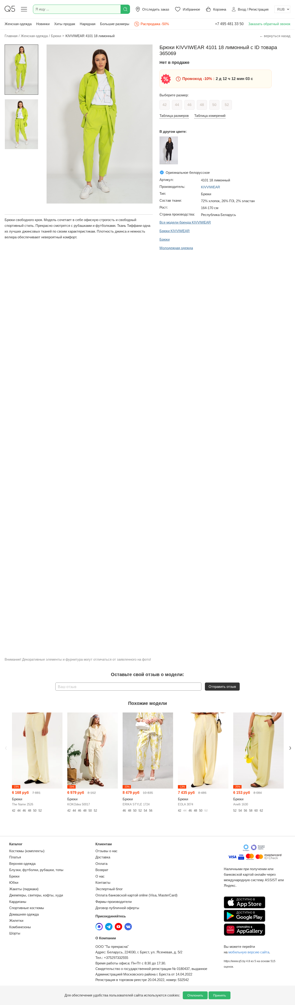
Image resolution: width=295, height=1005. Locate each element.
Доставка (102, 857)
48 (202, 105)
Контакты (102, 882)
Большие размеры (114, 24)
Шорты (14, 933)
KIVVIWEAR (210, 187)
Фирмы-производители (113, 902)
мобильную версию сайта (248, 952)
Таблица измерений (209, 116)
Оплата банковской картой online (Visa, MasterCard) (136, 895)
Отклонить (195, 995)
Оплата (101, 864)
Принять (219, 995)
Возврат (101, 870)
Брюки (14, 876)
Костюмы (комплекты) (26, 851)
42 (164, 105)
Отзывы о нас (106, 851)
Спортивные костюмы (26, 908)
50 (214, 105)
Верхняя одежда (22, 864)
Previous (5, 747)
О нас (100, 876)
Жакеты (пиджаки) (23, 889)
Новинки (43, 24)
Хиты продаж (64, 24)
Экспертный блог (109, 889)
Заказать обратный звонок (269, 24)
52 (227, 105)
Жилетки (16, 920)
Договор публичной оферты (117, 908)
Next (289, 747)
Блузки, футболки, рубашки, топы (36, 870)
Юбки (13, 882)
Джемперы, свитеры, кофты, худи (36, 895)
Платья (15, 857)
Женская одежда (18, 24)
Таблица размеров (174, 116)
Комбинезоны (20, 927)
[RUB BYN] (282, 9)
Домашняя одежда (24, 914)
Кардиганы (17, 902)
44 (177, 105)
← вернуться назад (275, 36)
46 (189, 105)
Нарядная (87, 24)
